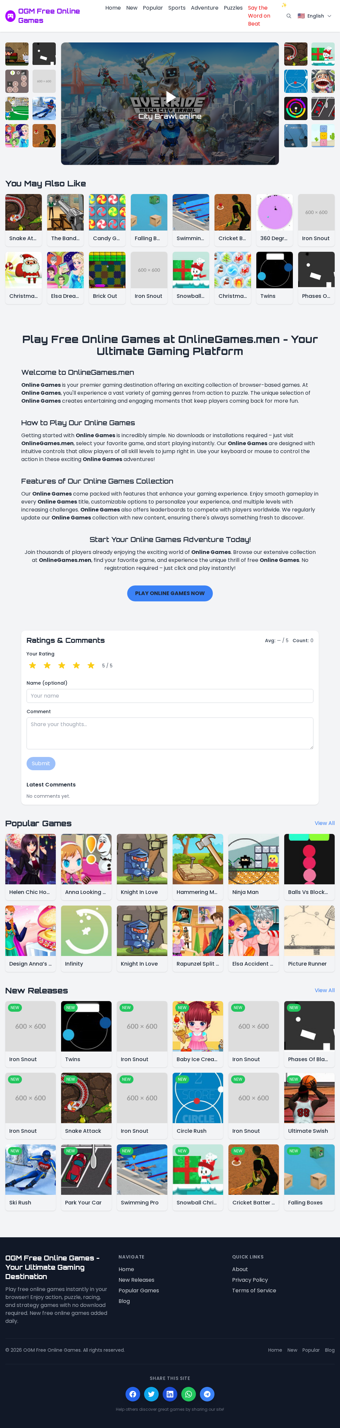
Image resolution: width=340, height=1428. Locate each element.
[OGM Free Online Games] (10, 16)
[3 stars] (62, 666)
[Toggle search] (289, 16)
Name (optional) (47, 683)
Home (113, 8)
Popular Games (139, 1290)
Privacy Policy (250, 1280)
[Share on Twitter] (151, 1394)
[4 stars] (76, 666)
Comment (39, 711)
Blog (124, 1301)
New (131, 8)
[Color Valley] (295, 108)
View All (325, 823)
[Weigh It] (295, 135)
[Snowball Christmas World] (323, 54)
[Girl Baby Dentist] (323, 81)
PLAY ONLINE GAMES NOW (170, 593)
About (240, 1269)
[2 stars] (47, 666)
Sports (177, 8)
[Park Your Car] (323, 108)
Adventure (204, 8)
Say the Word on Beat (265, 16)
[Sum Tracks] (17, 81)
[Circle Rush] (295, 81)
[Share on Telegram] (207, 1394)
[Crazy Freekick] (17, 108)
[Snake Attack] (295, 54)
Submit (41, 763)
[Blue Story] (323, 135)
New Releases (136, 1280)
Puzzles (233, 8)
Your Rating (40, 653)
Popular (153, 8)
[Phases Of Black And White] (44, 54)
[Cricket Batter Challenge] (44, 135)
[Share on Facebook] (133, 1394)
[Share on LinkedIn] (170, 1394)
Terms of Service (254, 1290)
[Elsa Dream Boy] (17, 135)
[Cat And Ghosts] (17, 54)
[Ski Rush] (44, 108)
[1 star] (33, 666)
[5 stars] (91, 666)
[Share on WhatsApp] (188, 1394)
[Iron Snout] (44, 81)
